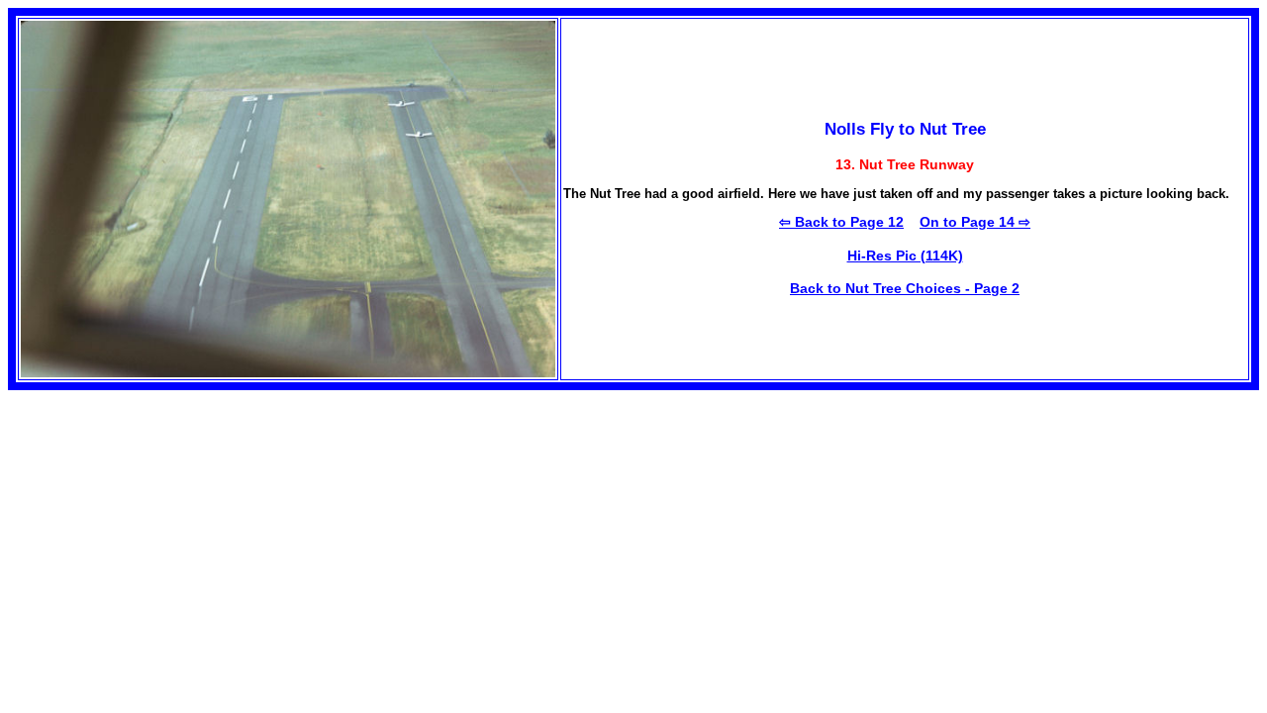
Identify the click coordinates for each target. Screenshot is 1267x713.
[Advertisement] (174, 528)
